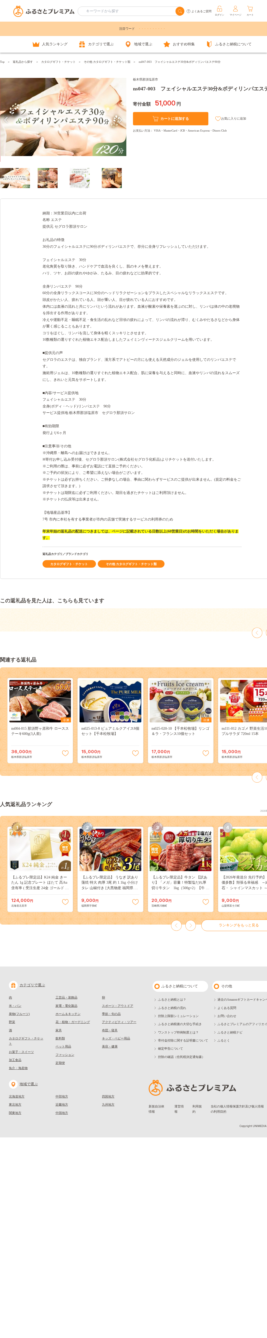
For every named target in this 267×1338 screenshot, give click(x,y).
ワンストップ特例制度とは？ (178, 1032)
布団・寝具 (110, 1030)
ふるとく (223, 1040)
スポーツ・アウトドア (117, 1006)
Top (2, 61)
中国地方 (62, 1113)
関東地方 (15, 1113)
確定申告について (170, 1048)
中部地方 (62, 1096)
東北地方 (15, 1104)
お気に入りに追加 (233, 118)
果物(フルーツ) (19, 1014)
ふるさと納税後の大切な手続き (180, 1024)
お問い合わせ (226, 1016)
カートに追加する (174, 119)
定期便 (60, 1063)
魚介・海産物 (18, 1068)
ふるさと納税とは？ (172, 999)
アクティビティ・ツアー (119, 1022)
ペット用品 (63, 1046)
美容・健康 (110, 1046)
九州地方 (108, 1104)
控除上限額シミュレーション (178, 1016)
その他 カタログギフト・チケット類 (107, 61)
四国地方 (108, 1096)
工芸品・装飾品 (66, 997)
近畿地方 (62, 1104)
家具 (59, 1030)
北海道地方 (17, 1096)
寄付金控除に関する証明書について (183, 1040)
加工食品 (15, 1060)
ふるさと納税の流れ (172, 1008)
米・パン (15, 1006)
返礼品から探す (23, 61)
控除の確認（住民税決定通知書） (181, 1057)
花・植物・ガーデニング (73, 1022)
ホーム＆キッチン (68, 1014)
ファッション (65, 1055)
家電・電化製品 (66, 1006)
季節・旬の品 (111, 1014)
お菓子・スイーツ (21, 1052)
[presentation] (6, 120)
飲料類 (60, 1038)
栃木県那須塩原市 (145, 79)
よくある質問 (226, 1008)
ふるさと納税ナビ (229, 1032)
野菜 (12, 1022)
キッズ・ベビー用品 (116, 1038)
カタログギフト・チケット (58, 61)
